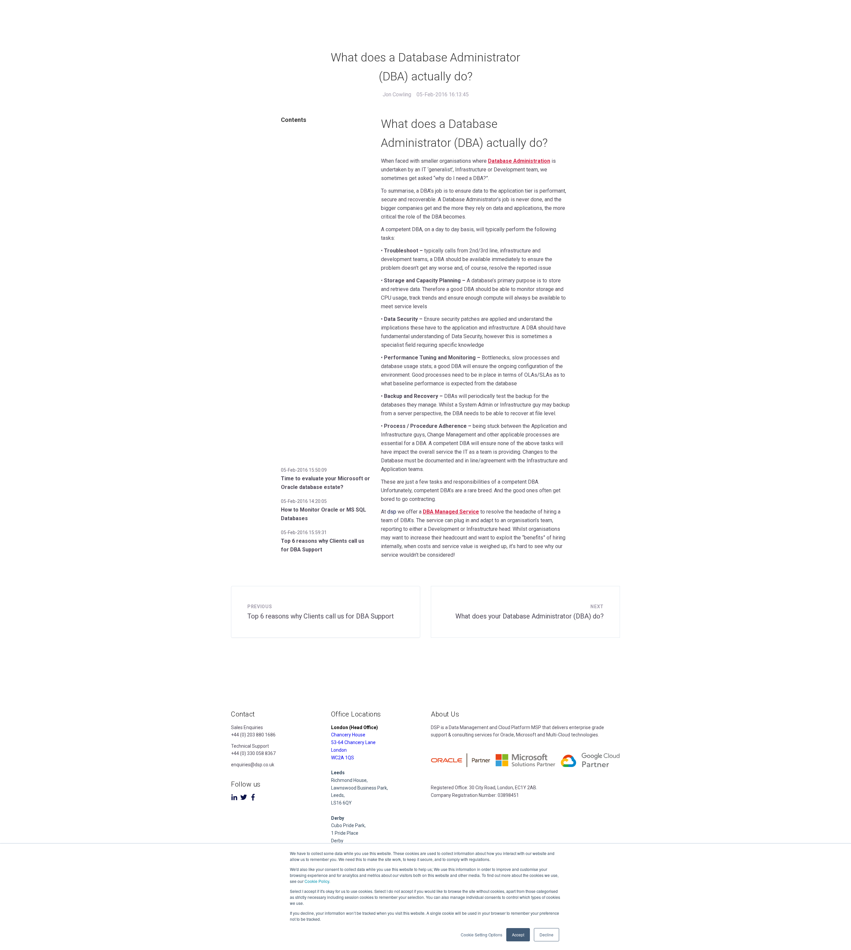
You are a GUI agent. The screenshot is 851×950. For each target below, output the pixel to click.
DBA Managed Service (451, 512)
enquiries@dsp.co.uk (252, 764)
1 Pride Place (344, 833)
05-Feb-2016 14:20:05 (304, 501)
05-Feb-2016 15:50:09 (304, 470)
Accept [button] (518, 934)
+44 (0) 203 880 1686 (253, 734)
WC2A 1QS (342, 757)
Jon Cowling (397, 94)
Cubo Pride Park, (348, 825)
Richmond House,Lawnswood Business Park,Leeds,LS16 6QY (359, 788)
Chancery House (348, 734)
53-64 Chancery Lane (353, 742)
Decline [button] (546, 934)
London (339, 750)
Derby (337, 840)
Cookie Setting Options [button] (481, 934)
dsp (392, 512)
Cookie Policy (316, 881)
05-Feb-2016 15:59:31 (304, 532)
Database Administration (519, 161)
